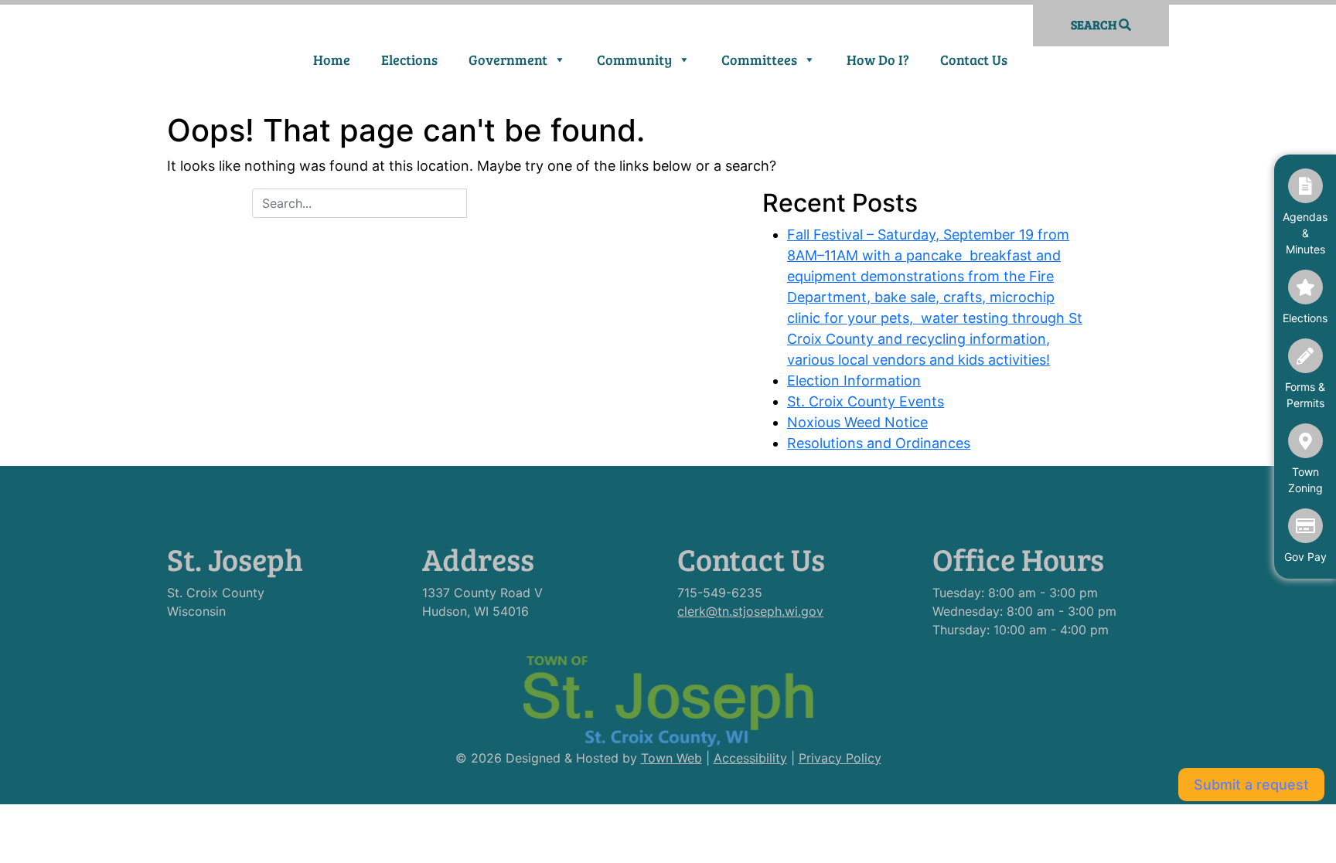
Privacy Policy (840, 758)
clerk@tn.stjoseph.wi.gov (750, 611)
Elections (409, 59)
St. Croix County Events (865, 401)
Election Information (854, 380)
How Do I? (878, 59)
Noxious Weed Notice (857, 422)
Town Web (671, 758)
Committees (759, 59)
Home (331, 59)
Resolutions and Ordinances (878, 443)
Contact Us (973, 59)
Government (508, 59)
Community (634, 59)
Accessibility (750, 758)
